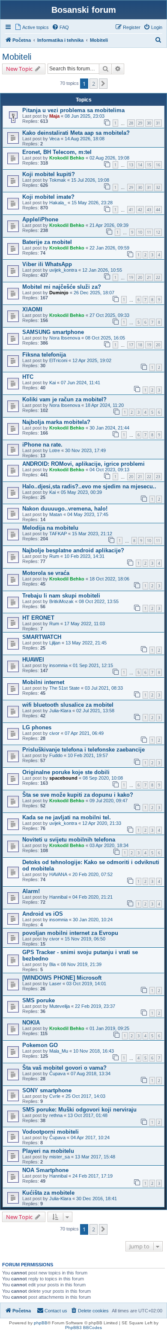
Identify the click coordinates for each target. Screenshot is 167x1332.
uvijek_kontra (63, 270)
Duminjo (59, 292)
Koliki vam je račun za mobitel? (64, 399)
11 (149, 232)
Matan (55, 514)
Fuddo (56, 755)
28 (131, 123)
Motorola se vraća (45, 573)
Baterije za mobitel (47, 242)
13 (131, 165)
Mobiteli (16, 56)
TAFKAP (58, 533)
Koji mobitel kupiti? (48, 174)
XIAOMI (32, 309)
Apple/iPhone (40, 219)
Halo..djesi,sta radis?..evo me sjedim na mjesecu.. (89, 486)
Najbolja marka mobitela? (56, 422)
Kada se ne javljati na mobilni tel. (66, 817)
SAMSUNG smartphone (53, 332)
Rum (54, 556)
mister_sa (59, 1156)
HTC (27, 377)
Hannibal (58, 897)
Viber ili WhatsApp (47, 264)
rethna (56, 1115)
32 (158, 187)
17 (131, 345)
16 (158, 165)
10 (140, 232)
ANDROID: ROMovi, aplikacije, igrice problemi (83, 464)
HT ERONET (38, 618)
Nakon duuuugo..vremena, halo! (64, 508)
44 (158, 209)
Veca (54, 138)
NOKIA (31, 1022)
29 (140, 123)
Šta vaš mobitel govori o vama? (64, 1068)
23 (158, 476)
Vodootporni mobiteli (50, 1132)
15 (149, 165)
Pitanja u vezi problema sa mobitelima (73, 110)
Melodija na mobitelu (50, 528)
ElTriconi (58, 360)
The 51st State (64, 688)
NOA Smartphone (45, 1170)
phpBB (41, 1322)
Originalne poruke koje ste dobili (66, 772)
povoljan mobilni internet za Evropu (70, 933)
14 (140, 165)
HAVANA (58, 874)
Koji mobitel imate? (48, 197)
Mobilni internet (43, 682)
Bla (52, 964)
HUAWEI (33, 659)
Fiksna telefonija (44, 354)
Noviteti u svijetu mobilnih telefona (68, 839)
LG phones (36, 727)
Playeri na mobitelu (48, 1151)
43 (149, 209)
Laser (55, 983)
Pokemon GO (40, 1045)
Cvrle (54, 1096)
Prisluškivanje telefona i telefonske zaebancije (83, 749)
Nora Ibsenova (64, 337)
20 (140, 277)
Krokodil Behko (66, 157)
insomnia (58, 665)
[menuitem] (32, 27)
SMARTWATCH (41, 637)
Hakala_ (57, 202)
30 (149, 123)
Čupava (57, 1073)
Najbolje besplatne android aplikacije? (73, 550)
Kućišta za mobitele (48, 1193)
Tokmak (57, 180)
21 (149, 277)
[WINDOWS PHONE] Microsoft (61, 978)
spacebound (63, 778)
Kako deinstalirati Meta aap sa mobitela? (76, 133)
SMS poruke (38, 1000)
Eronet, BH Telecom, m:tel (57, 152)
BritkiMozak (61, 601)
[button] (103, 83)
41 (131, 209)
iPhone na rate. (42, 444)
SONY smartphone (47, 1090)
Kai (52, 382)
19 (131, 277)
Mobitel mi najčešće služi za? (61, 287)
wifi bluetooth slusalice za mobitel (67, 705)
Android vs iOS (42, 914)
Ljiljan (54, 642)
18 (140, 345)
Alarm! (31, 891)
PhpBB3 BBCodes (83, 1327)
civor (54, 733)
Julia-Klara (60, 710)
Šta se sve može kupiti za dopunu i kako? (77, 795)
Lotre (54, 450)
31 (158, 123)
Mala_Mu (58, 1050)
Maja (54, 116)
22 (158, 277)
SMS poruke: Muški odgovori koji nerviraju (79, 1109)
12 (158, 232)
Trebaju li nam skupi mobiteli (61, 595)
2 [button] (93, 83)
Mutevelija (59, 1006)
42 (140, 209)
